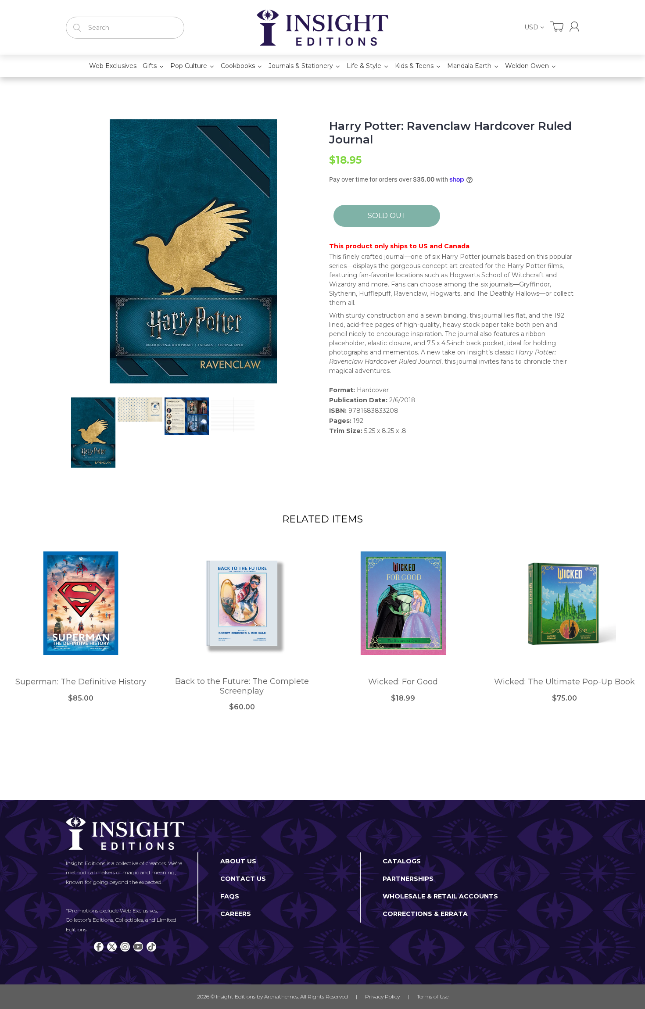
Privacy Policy (382, 996)
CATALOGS (402, 861)
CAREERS (235, 914)
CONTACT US (243, 879)
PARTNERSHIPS (408, 879)
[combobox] (125, 27)
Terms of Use (432, 996)
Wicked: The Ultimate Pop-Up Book (564, 682)
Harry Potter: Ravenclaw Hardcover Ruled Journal (450, 133)
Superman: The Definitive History (80, 682)
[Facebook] (99, 947)
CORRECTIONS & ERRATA (425, 914)
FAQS (229, 896)
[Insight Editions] (322, 28)
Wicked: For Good (403, 682)
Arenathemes (281, 996)
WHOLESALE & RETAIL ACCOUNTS (440, 896)
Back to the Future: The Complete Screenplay (242, 686)
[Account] (574, 26)
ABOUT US (238, 861)
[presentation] (62, 432)
